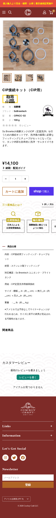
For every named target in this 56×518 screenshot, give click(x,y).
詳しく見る (49, 204)
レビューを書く (28, 377)
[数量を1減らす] (5, 179)
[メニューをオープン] (3, 12)
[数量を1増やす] (25, 179)
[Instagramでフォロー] (5, 457)
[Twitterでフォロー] (14, 457)
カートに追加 (14, 191)
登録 (28, 484)
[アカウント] (44, 12)
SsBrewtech (20, 111)
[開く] (10, 12)
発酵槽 (17, 106)
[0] (51, 12)
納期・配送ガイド (16, 167)
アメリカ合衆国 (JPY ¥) (13, 499)
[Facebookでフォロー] (23, 457)
